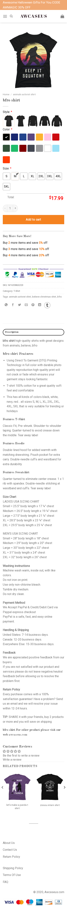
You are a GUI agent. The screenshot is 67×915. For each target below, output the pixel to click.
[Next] (64, 794)
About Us (9, 843)
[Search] (11, 16)
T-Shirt (17, 291)
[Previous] (2, 794)
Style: (7, 112)
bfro (59, 296)
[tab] (33, 332)
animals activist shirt (24, 94)
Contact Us (10, 849)
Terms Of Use (12, 875)
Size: (7, 168)
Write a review (12, 759)
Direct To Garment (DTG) (30, 360)
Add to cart (33, 219)
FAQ (5, 882)
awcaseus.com (18, 734)
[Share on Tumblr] (47, 305)
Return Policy (11, 856)
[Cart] (62, 16)
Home (6, 94)
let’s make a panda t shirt (17, 806)
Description (12, 332)
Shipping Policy (13, 868)
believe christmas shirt (44, 296)
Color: (7, 129)
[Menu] (5, 16)
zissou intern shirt (50, 805)
